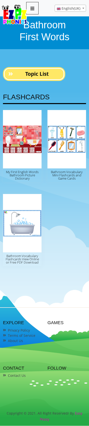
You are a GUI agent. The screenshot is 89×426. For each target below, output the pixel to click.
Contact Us (17, 375)
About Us (15, 340)
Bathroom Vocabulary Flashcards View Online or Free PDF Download (22, 259)
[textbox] (70, 8)
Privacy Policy (19, 330)
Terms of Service (21, 335)
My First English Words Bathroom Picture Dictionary (22, 175)
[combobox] (70, 8)
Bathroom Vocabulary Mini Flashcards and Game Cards (67, 175)
